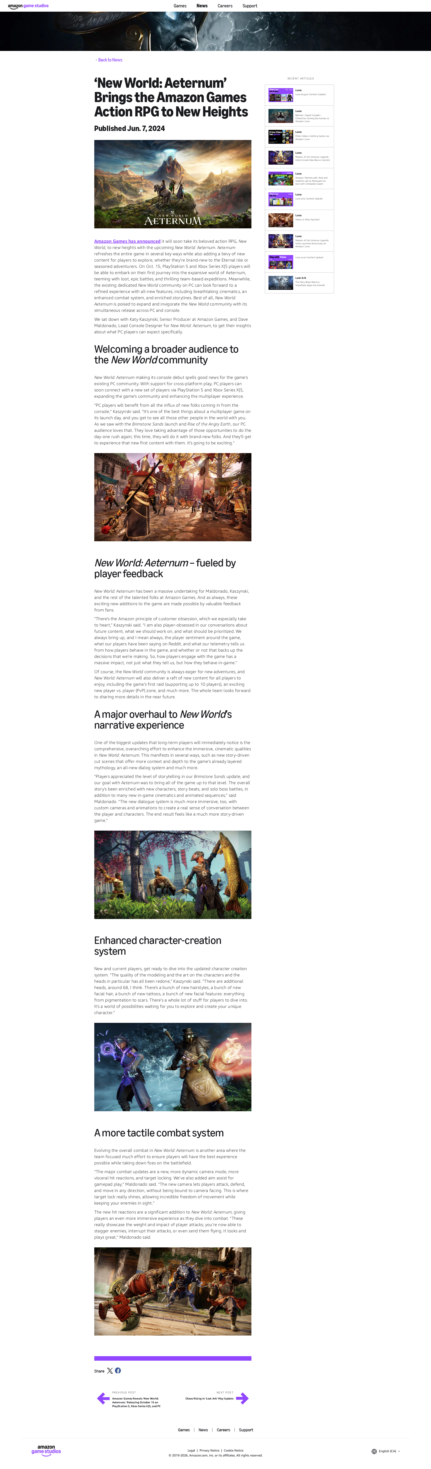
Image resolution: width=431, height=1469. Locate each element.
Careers (225, 6)
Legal (191, 1450)
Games (180, 6)
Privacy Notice (209, 1450)
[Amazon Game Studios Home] (28, 6)
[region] (301, 184)
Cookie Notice (233, 1450)
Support (250, 6)
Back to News (110, 60)
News (202, 6)
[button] (172, 184)
